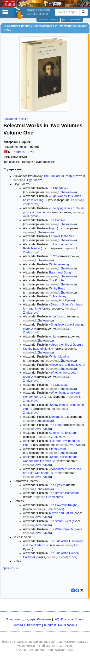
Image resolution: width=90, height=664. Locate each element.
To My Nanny (57, 296)
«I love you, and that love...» (67, 364)
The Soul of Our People (59, 176)
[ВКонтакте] (73, 590)
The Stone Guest (60, 521)
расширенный (72, 19)
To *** (53, 256)
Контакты (67, 619)
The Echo (55, 425)
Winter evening (59, 264)
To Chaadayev (58, 188)
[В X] (82, 590)
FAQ (56, 619)
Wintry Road (57, 288)
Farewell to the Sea (61, 236)
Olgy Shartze (34, 180)
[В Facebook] (77, 590)
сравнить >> (11, 568)
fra (26, 619)
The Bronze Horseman (64, 493)
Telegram (50, 625)
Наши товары (67, 625)
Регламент (44, 619)
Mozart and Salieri (61, 513)
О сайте (11, 619)
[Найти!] (83, 12)
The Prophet (57, 280)
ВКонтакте (34, 625)
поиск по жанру (48, 19)
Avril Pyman (31, 216)
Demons (54, 416)
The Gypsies (57, 485)
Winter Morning (59, 356)
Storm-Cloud (57, 449)
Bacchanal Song (60, 272)
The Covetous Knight (63, 505)
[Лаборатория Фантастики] (19, 13)
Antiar (53, 336)
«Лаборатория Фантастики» (53, 650)
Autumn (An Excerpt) (62, 432)
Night (52, 228)
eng (20, 619)
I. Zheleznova (67, 192)
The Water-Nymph (61, 529)
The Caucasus (58, 384)
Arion (52, 316)
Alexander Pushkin (16, 119)
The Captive (57, 220)
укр (32, 619)
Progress (18, 152)
